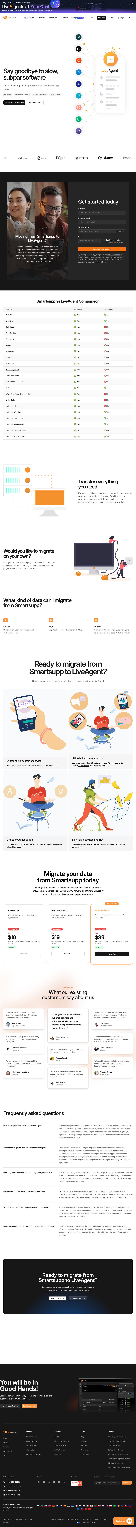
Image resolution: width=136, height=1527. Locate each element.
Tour (4, 1455)
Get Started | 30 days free (14, 102)
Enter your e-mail (84, 218)
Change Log (30, 1450)
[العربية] (38, 1506)
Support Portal (31, 1437)
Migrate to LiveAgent (25, 250)
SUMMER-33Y (33, 10)
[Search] (93, 18)
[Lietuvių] (95, 1506)
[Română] (118, 1506)
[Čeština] (45, 1506)
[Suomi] (72, 1506)
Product (42, 18)
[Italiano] (87, 1506)
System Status (31, 1445)
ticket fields (98, 633)
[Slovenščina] (130, 1506)
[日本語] (91, 1506)
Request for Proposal (33, 1454)
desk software (83, 765)
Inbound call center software (118, 1454)
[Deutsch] (53, 1506)
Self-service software (115, 1450)
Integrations (7, 1451)
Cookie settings (99, 262)
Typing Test (85, 1454)
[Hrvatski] (80, 1506)
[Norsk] (107, 1506)
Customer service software (117, 1441)
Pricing (5, 1442)
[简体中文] (89, 1509)
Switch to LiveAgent (13, 85)
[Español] (65, 1506)
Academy (84, 1445)
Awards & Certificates (61, 1441)
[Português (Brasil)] (114, 1506)
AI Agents (30, 18)
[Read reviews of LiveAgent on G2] (76, 1483)
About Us (57, 1437)
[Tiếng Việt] (86, 1509)
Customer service (21, 94)
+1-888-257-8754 (13, 1486)
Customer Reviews (60, 1445)
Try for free (24, 954)
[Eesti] (68, 1506)
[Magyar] (84, 1506)
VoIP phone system (114, 1445)
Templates (84, 1450)
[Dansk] (49, 1506)
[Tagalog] (82, 1509)
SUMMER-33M (12, 10)
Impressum (57, 1454)
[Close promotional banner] (133, 3)
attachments (111, 630)
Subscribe (126, 1482)
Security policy (72, 1519)
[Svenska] (78, 1509)
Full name (81, 209)
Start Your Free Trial (57, 1298)
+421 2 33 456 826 (13, 1482)
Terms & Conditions (113, 255)
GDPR (96, 1519)
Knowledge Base (12, 369)
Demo (111, 18)
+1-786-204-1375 (13, 1490)
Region (80, 237)
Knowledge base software (117, 1437)
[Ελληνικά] (57, 1506)
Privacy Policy (83, 257)
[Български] (42, 1506)
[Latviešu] (99, 1506)
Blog (82, 1437)
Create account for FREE (102, 249)
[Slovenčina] (126, 1506)
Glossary (84, 1441)
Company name (83, 227)
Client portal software (115, 1463)
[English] (61, 1506)
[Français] (76, 1506)
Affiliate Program (59, 1450)
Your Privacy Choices (88, 1522)
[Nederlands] (103, 1506)
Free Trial (101, 18)
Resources (53, 18)
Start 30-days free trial (10, 1406)
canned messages (91, 1154)
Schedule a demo (29, 1406)
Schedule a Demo (35, 102)
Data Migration (31, 1441)
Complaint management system (119, 1459)
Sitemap (104, 1519)
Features (6, 1447)
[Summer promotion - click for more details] (68, 6)
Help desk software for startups (119, 1467)
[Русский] (122, 1506)
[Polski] (110, 1506)
